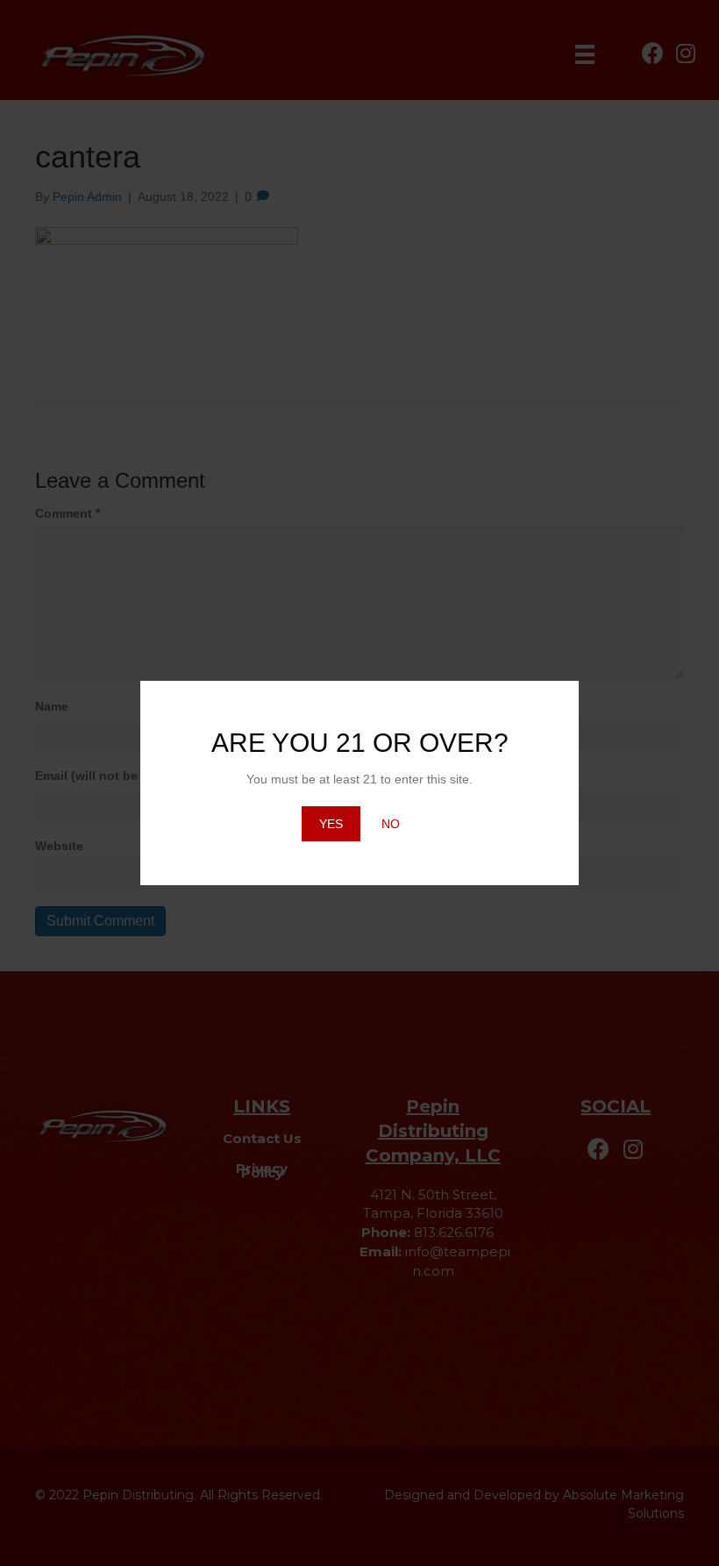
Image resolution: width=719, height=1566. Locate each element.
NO (390, 824)
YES (331, 824)
